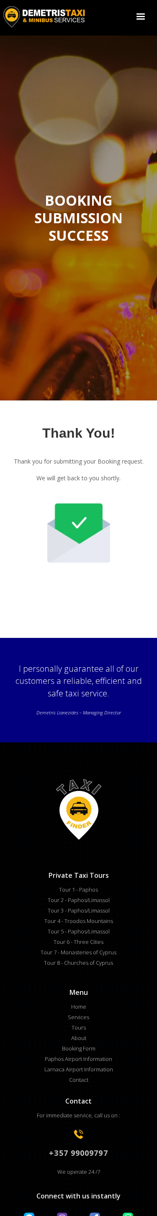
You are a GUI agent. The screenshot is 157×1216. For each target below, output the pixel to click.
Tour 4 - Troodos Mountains (78, 921)
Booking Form (78, 1048)
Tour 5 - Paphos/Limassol (79, 931)
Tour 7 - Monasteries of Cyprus (78, 952)
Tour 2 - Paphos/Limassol (79, 900)
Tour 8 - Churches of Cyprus (78, 962)
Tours (79, 1027)
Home (78, 1006)
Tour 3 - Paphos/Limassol (79, 910)
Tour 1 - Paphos (78, 889)
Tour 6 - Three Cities (78, 942)
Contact (78, 1079)
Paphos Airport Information (78, 1059)
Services (78, 1017)
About (78, 1038)
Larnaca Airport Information (78, 1069)
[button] (140, 17)
